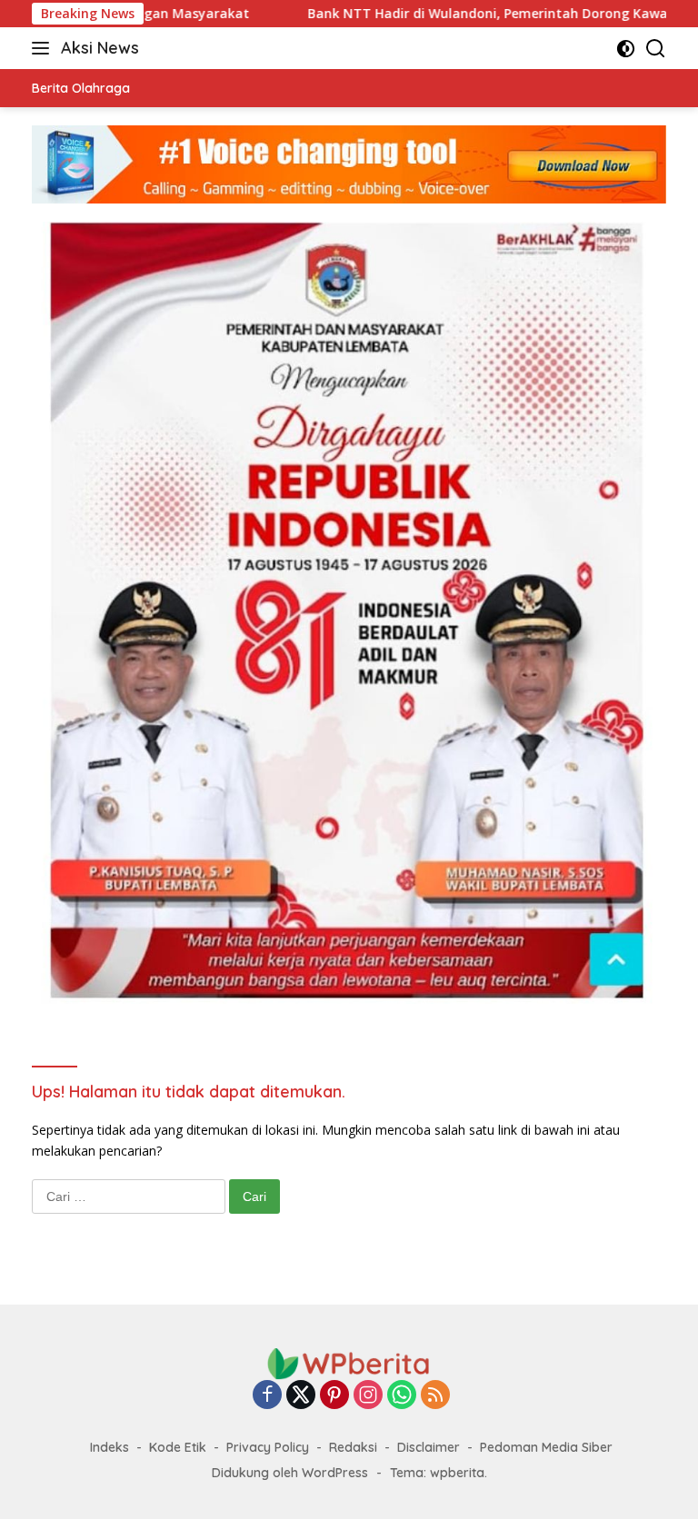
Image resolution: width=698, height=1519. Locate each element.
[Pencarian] (655, 49)
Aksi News (100, 47)
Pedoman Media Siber (546, 1447)
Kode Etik (177, 1447)
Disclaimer (428, 1447)
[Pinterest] (334, 1396)
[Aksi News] (349, 1363)
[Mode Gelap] (625, 49)
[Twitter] (300, 1396)
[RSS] (435, 1396)
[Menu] (44, 48)
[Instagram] (368, 1396)
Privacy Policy (267, 1447)
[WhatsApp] (401, 1396)
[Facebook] (267, 1396)
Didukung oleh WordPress (290, 1472)
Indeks (109, 1447)
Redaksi (353, 1447)
